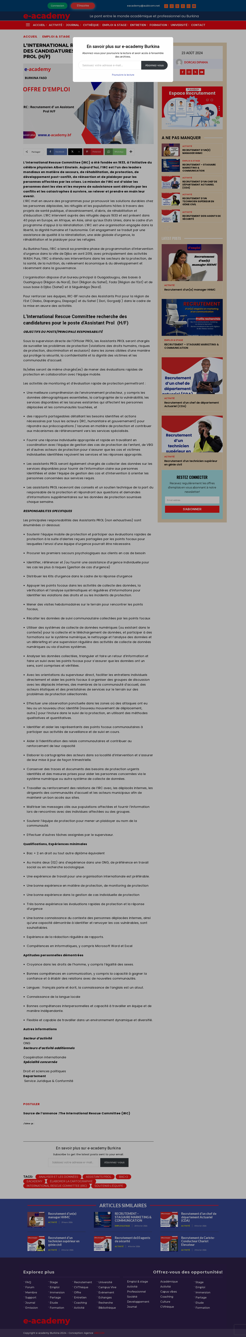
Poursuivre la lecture (123, 74)
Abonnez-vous (154, 65)
